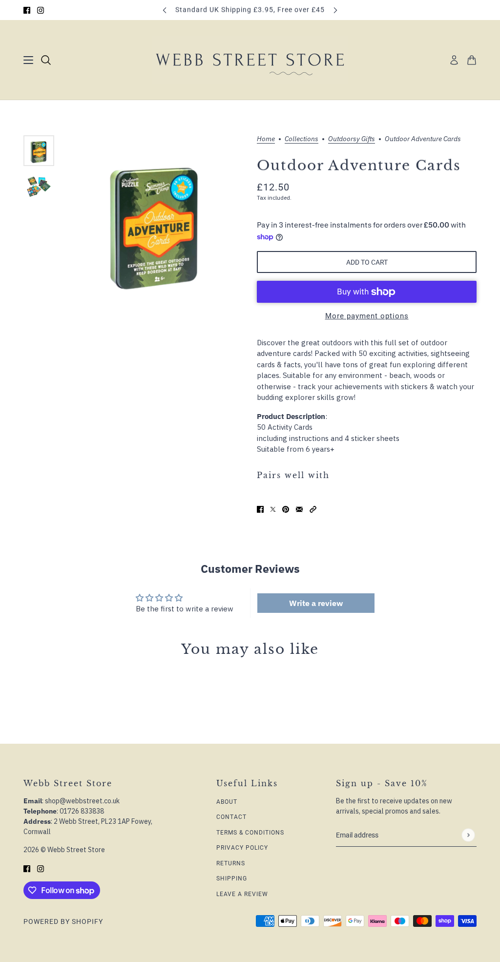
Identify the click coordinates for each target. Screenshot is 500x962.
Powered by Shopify (63, 921)
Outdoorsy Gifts (351, 139)
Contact (231, 817)
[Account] (454, 60)
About (226, 801)
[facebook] (27, 10)
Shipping (231, 878)
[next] (335, 10)
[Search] (46, 60)
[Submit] (468, 835)
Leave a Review (242, 894)
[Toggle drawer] (28, 60)
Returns (230, 863)
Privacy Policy (242, 847)
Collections (301, 139)
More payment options (367, 316)
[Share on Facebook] (260, 509)
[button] (313, 509)
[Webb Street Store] (250, 60)
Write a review (316, 603)
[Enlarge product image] (155, 221)
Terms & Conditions (250, 832)
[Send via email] (299, 509)
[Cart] (472, 60)
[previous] (164, 10)
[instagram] (40, 10)
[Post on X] (273, 509)
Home (266, 139)
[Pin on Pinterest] (285, 509)
